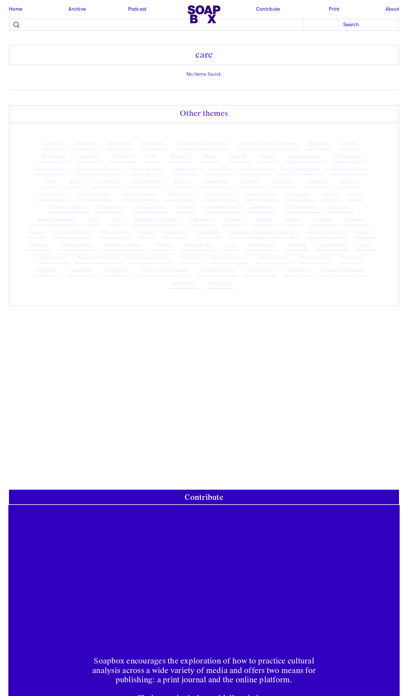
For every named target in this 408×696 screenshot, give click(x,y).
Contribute (268, 9)
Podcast (137, 9)
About (392, 9)
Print (334, 9)
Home (15, 9)
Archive (77, 9)
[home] (204, 14)
